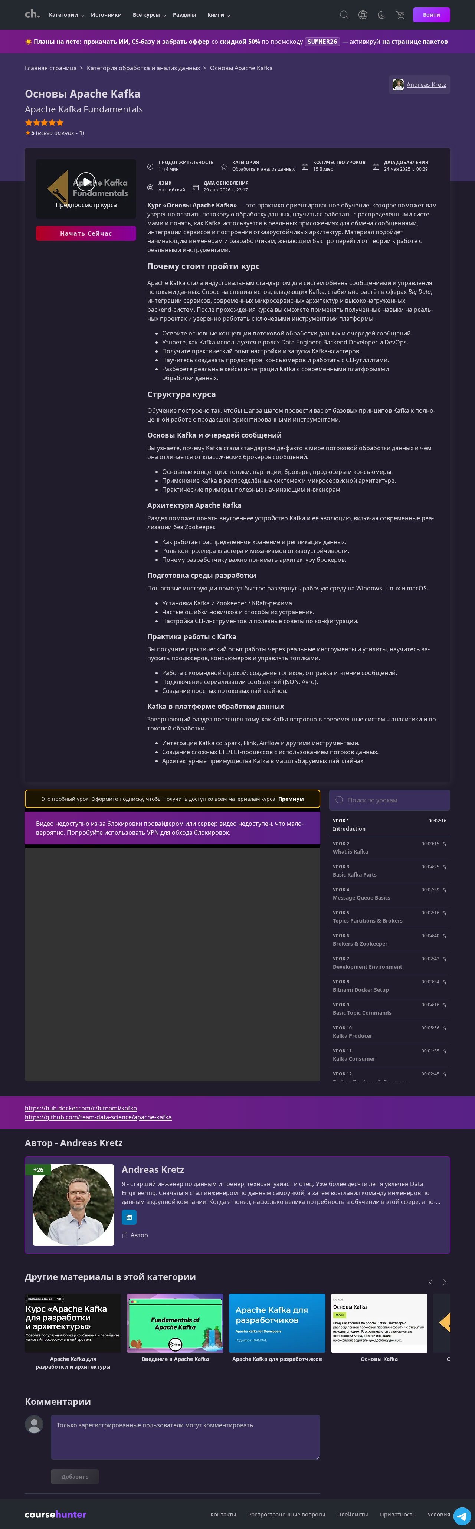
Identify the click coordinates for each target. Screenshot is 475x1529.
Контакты (223, 1514)
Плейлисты (352, 1514)
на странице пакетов (415, 41)
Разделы (184, 14)
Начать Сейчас (86, 233)
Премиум (291, 798)
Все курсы (146, 14)
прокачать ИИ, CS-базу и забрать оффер (146, 41)
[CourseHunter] (32, 14)
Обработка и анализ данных (263, 169)
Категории (63, 14)
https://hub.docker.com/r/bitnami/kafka (81, 1108)
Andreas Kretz (153, 1169)
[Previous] (431, 1282)
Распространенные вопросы (286, 1514)
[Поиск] (344, 15)
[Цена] (400, 15)
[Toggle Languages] (363, 15)
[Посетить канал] (462, 1516)
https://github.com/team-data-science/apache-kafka (98, 1117)
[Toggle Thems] (381, 15)
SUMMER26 (322, 41)
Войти (431, 14)
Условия (439, 1514)
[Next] (445, 1282)
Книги (215, 14)
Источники (106, 14)
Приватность (398, 1514)
